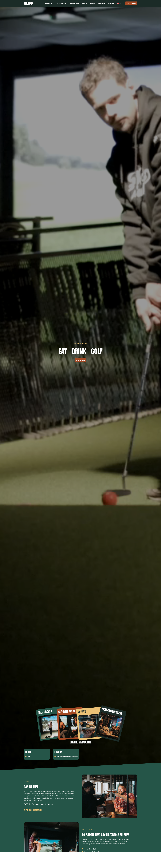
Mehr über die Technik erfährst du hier (111, 844)
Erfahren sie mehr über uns (33, 810)
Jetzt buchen (131, 3)
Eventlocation (74, 3)
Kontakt (92, 3)
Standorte (48, 3)
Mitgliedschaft (61, 3)
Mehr (83, 3)
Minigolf (111, 3)
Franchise (101, 3)
